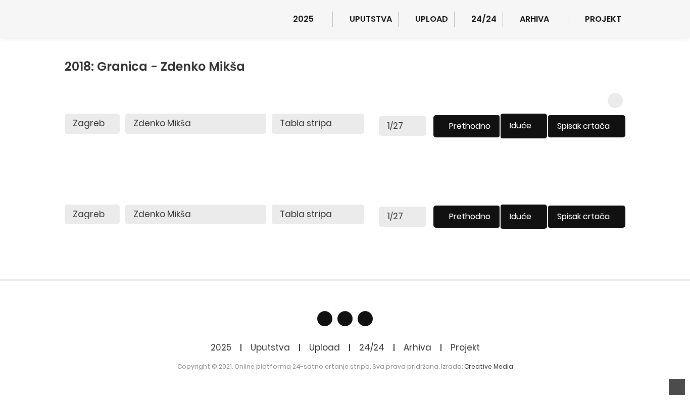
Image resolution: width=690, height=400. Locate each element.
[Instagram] (365, 318)
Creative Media (488, 366)
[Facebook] (324, 318)
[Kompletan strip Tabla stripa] (318, 124)
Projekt (465, 347)
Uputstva (270, 347)
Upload (324, 347)
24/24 (371, 347)
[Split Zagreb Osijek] (92, 124)
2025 (221, 347)
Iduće (520, 125)
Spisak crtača (583, 126)
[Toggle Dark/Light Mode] (615, 100)
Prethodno (469, 126)
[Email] (345, 318)
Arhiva (417, 347)
